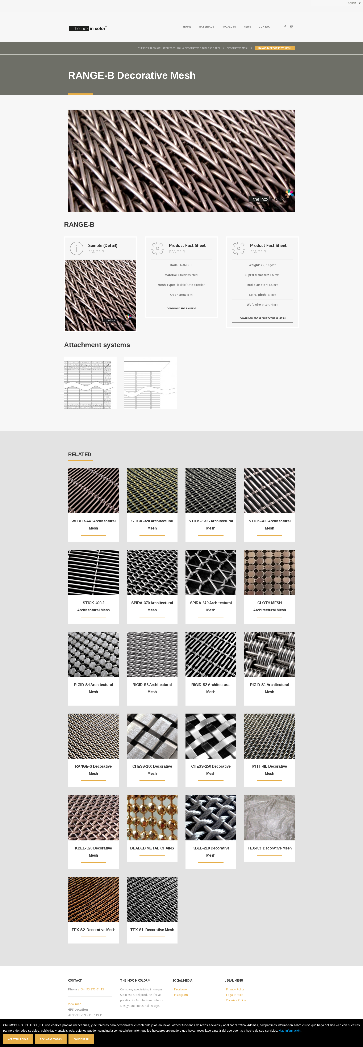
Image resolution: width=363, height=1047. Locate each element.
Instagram (181, 995)
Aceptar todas (18, 1039)
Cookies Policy (236, 1000)
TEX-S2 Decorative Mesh (93, 930)
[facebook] (284, 27)
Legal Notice (234, 995)
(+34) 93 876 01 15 (91, 989)
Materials (206, 26)
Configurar (81, 1039)
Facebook (180, 989)
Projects (229, 26)
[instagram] (291, 27)
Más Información (290, 1030)
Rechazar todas (51, 1039)
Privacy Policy (235, 989)
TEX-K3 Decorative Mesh (269, 848)
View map (74, 1004)
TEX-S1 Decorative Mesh (152, 930)
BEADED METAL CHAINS (152, 848)
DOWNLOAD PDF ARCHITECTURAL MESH (262, 318)
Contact (265, 26)
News (247, 26)
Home (187, 26)
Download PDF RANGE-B (181, 308)
